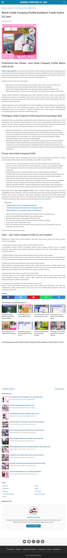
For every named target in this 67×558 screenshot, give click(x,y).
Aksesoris (5, 486)
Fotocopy (5, 491)
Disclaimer (18, 549)
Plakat (36, 486)
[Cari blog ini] (64, 2)
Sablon (37, 488)
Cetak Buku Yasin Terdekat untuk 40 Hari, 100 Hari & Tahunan (27, 455)
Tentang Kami (41, 549)
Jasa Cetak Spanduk (8, 494)
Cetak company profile (9, 71)
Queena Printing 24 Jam (33, 2)
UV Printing (38, 491)
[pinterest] (33, 297)
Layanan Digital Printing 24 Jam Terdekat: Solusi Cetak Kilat (26, 438)
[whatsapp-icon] (33, 541)
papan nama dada (40, 494)
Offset (4, 496)
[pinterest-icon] (42, 541)
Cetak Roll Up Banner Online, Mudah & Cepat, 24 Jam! (24, 413)
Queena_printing (33, 517)
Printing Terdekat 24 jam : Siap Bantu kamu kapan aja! (22, 205)
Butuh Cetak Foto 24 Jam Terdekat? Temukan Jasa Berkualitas (24, 210)
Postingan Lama (59, 389)
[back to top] (63, 554)
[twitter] (20, 297)
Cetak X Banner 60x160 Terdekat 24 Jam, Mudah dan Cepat (26, 397)
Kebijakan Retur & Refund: (30, 549)
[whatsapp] (46, 297)
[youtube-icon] (24, 541)
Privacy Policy (10, 549)
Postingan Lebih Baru (8, 389)
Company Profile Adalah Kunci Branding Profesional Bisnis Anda (27, 463)
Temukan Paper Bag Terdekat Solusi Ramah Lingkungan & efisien (25, 208)
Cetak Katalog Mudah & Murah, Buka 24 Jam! (22, 405)
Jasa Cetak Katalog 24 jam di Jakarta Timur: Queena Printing (27, 430)
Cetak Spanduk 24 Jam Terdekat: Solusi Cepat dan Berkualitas (27, 422)
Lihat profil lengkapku (33, 526)
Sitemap (49, 549)
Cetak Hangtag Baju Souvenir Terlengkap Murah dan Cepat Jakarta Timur (30, 446)
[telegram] (59, 297)
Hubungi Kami (56, 549)
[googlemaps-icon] (38, 541)
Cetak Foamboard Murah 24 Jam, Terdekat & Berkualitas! (25, 471)
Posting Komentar (7, 21)
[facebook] (8, 297)
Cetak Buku (6, 488)
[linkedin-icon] (29, 541)
